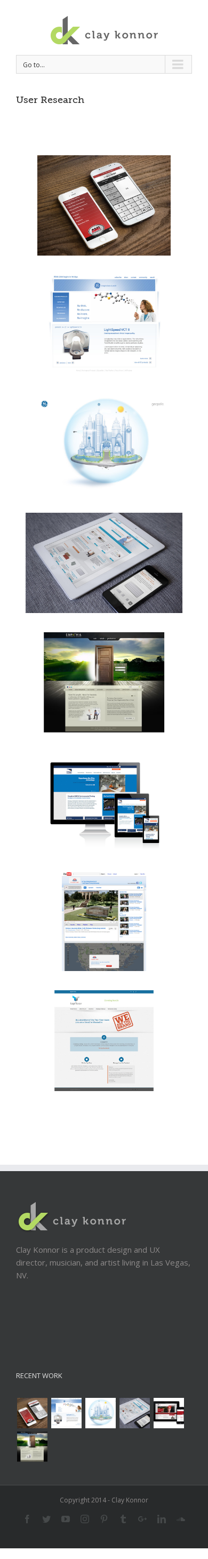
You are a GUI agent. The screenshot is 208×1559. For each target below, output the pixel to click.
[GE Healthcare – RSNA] (66, 1413)
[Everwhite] (134, 1413)
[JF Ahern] (169, 1413)
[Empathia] (32, 1446)
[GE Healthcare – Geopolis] (100, 1413)
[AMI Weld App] (32, 1413)
